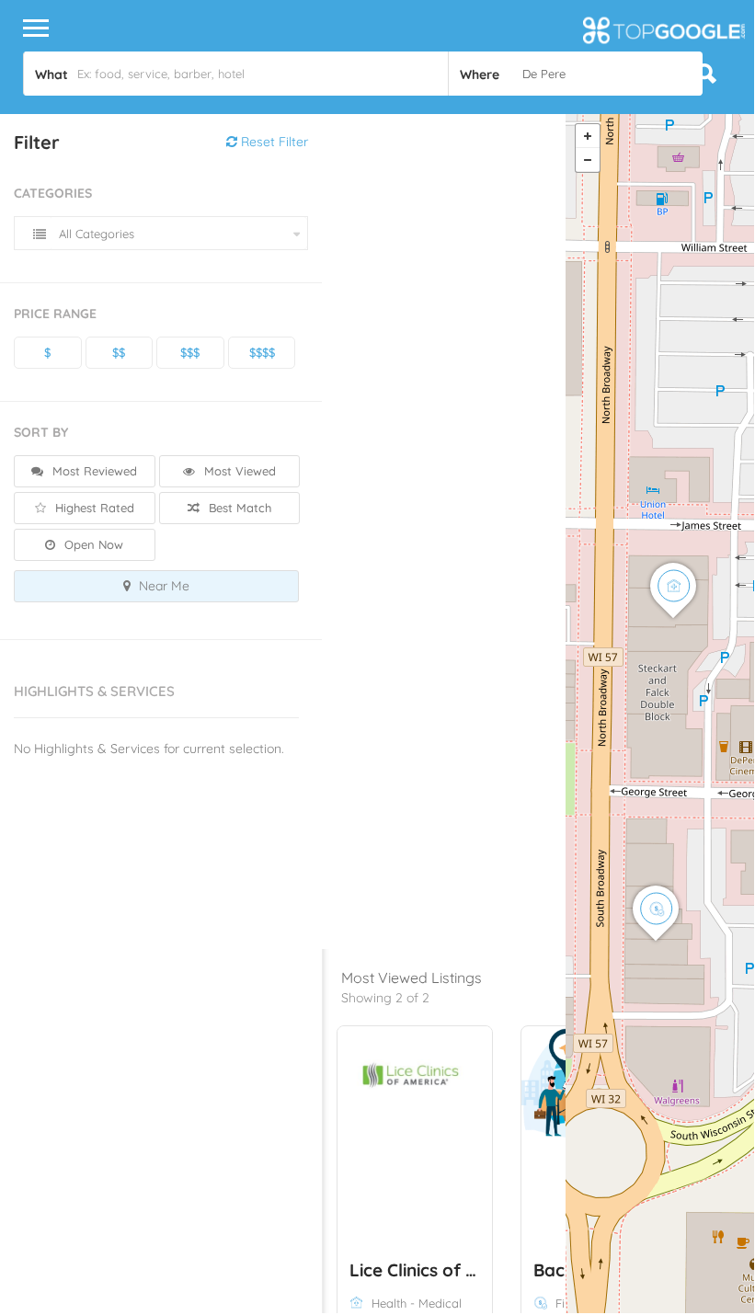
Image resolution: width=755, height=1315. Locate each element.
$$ (118, 352)
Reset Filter (272, 141)
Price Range (55, 313)
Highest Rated (92, 507)
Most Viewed (238, 470)
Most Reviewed (93, 470)
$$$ (190, 352)
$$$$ (262, 352)
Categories (53, 193)
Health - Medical (417, 1303)
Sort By (41, 432)
